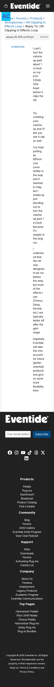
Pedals (27, 486)
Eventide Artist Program (27, 531)
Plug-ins (27, 490)
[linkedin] (27, 458)
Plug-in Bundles (27, 631)
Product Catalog (27, 502)
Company (27, 571)
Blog (27, 520)
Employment (27, 586)
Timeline (27, 582)
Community (27, 512)
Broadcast (27, 498)
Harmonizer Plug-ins (27, 623)
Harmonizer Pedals (27, 611)
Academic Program (27, 594)
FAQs (27, 549)
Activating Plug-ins (27, 561)
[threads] (37, 452)
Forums (21, 18)
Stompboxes (13, 22)
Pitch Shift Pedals (27, 615)
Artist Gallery (27, 527)
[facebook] (11, 452)
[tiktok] (30, 452)
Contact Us (27, 565)
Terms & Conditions (30, 667)
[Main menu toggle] (48, 6)
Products (36, 18)
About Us (27, 578)
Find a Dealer (27, 506)
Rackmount (27, 494)
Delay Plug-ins (27, 627)
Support (27, 542)
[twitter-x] (43, 452)
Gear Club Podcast (27, 535)
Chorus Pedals (27, 619)
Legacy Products (27, 590)
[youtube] (24, 452)
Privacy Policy (27, 671)
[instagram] (17, 452)
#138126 (44, 37)
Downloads (27, 553)
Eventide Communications (27, 598)
